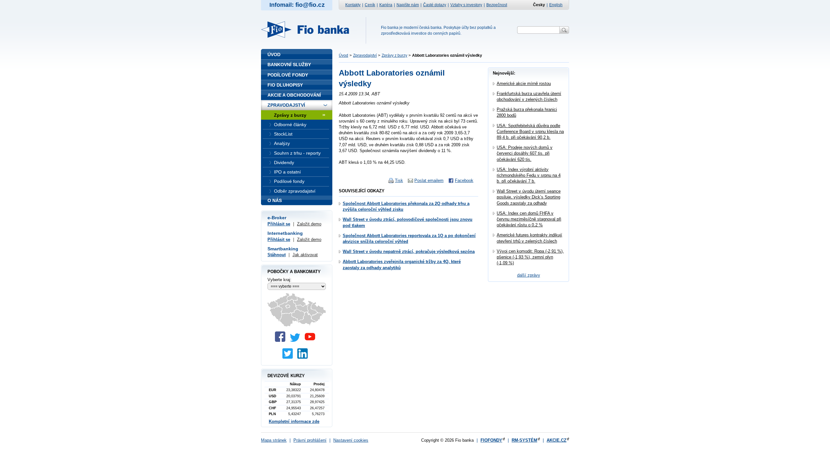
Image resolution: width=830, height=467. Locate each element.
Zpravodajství (365, 55)
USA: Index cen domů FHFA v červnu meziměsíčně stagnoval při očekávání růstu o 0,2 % (529, 219)
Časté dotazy (434, 5)
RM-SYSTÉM (524, 440)
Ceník (370, 5)
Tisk (399, 180)
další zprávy (528, 275)
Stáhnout (276, 254)
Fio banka (309, 29)
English (556, 5)
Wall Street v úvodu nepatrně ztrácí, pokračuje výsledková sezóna (409, 251)
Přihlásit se (278, 224)
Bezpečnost (496, 5)
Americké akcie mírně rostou (524, 83)
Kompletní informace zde (294, 421)
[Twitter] (296, 340)
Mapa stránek (274, 440)
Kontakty (353, 5)
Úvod (343, 55)
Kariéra (385, 5)
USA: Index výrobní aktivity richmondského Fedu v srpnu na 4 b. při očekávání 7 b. (529, 175)
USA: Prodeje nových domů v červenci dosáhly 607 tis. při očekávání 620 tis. (524, 153)
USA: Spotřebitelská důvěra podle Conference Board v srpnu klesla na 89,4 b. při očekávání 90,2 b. (530, 131)
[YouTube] (311, 340)
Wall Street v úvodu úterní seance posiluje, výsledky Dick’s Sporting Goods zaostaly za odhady (529, 197)
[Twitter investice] (289, 357)
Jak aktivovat (305, 254)
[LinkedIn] (304, 357)
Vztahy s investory (466, 5)
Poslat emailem (429, 180)
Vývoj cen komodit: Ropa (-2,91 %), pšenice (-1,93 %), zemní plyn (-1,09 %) (530, 257)
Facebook (464, 180)
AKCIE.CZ (556, 440)
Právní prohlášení (309, 440)
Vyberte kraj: (279, 279)
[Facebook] (282, 340)
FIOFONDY (491, 440)
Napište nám (408, 5)
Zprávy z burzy (394, 55)
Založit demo (309, 224)
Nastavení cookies (350, 440)
